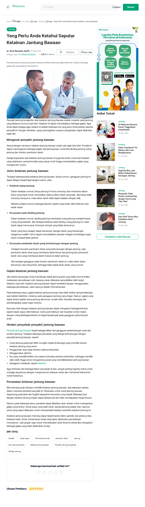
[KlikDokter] (24, 7)
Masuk (130, 7)
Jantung (41, 21)
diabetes (42, 363)
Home (9, 21)
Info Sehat (25, 21)
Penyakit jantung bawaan (19, 330)
